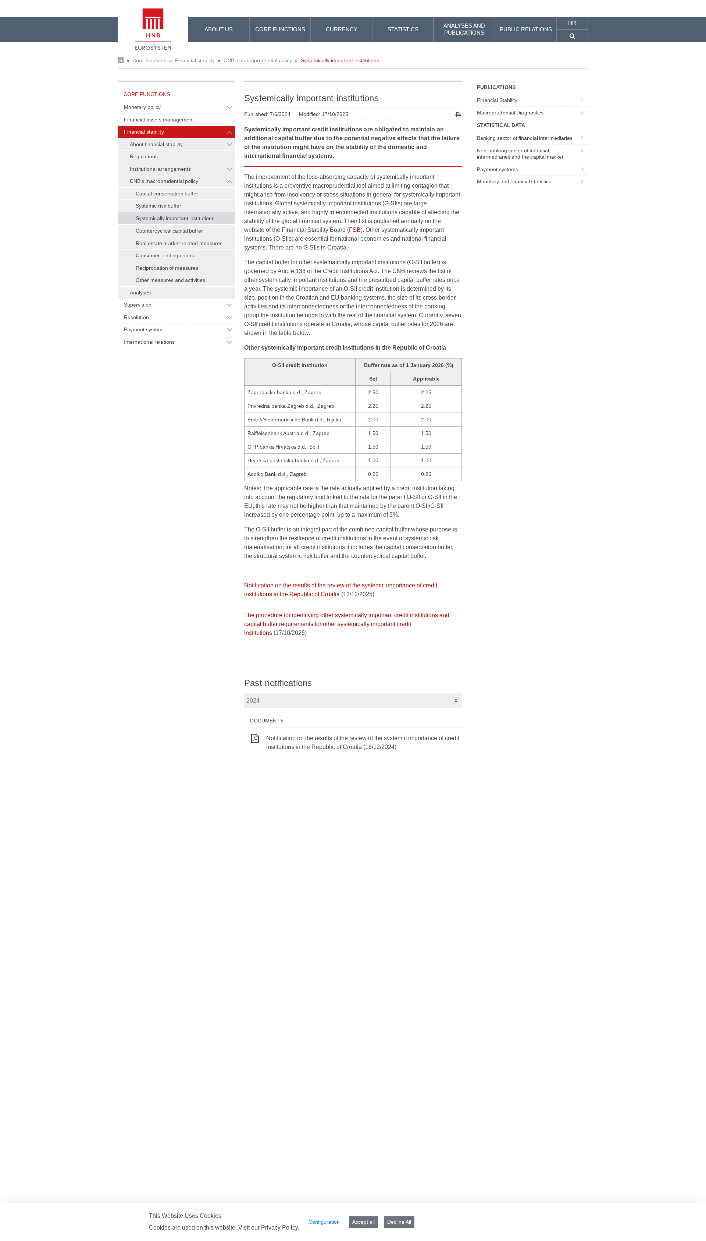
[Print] (458, 115)
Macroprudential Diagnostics (510, 113)
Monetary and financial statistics (514, 181)
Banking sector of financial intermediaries (525, 138)
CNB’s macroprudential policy (258, 60)
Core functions (149, 60)
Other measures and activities (170, 280)
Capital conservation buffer (167, 194)
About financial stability (156, 144)
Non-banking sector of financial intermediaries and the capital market (520, 154)
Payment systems (497, 169)
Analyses (140, 293)
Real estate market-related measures (179, 243)
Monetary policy (142, 107)
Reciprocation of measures (167, 268)
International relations (149, 342)
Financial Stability (497, 100)
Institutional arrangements (160, 169)
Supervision (137, 305)
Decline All (399, 1222)
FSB (355, 230)
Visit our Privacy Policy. (268, 1227)
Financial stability (195, 60)
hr (572, 23)
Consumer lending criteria (166, 255)
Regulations (144, 156)
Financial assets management (159, 120)
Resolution (136, 317)
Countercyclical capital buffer (169, 231)
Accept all (363, 1222)
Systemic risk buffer (158, 206)
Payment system (143, 329)
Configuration (324, 1222)
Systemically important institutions (340, 60)
